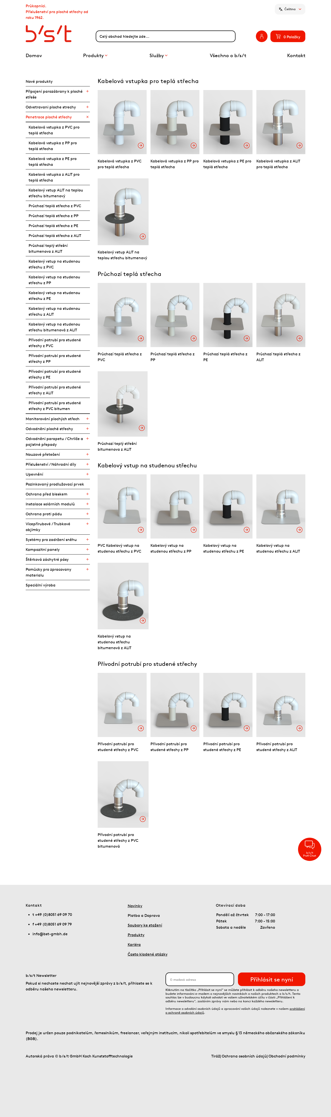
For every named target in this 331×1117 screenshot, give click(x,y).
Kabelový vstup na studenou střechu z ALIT (54, 311)
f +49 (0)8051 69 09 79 (52, 924)
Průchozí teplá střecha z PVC (55, 205)
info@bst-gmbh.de (50, 933)
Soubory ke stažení (145, 925)
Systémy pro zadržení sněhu (51, 539)
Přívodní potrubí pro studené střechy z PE (55, 374)
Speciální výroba (40, 585)
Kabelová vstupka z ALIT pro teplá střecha (54, 177)
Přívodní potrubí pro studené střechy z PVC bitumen (55, 405)
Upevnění (34, 474)
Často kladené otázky (147, 954)
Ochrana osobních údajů (244, 1056)
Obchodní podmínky (286, 1056)
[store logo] (61, 33)
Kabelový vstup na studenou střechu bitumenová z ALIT (54, 327)
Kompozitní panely (43, 549)
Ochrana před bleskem (46, 494)
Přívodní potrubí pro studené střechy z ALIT (55, 390)
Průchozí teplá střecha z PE (53, 225)
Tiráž (215, 1056)
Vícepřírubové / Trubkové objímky (48, 526)
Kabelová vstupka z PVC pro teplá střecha (54, 130)
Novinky (135, 905)
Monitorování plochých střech (52, 418)
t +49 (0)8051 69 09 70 (52, 914)
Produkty (136, 934)
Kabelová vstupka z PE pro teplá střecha (53, 161)
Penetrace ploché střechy (49, 116)
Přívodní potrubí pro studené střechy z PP (55, 358)
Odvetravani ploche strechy (51, 107)
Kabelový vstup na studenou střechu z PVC (54, 264)
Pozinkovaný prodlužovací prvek (55, 484)
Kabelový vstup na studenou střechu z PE (54, 295)
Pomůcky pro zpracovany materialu (48, 572)
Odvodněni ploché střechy (49, 428)
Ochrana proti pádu (44, 513)
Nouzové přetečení (43, 454)
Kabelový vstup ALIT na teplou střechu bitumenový (56, 193)
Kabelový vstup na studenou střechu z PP (54, 279)
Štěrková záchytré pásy (47, 559)
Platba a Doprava (144, 915)
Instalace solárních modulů (50, 504)
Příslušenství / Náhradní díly (51, 464)
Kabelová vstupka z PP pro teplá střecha (53, 145)
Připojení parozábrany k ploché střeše (54, 94)
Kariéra (134, 944)
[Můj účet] (262, 36)
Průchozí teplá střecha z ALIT (55, 235)
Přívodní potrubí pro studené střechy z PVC (55, 342)
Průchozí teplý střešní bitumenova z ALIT (48, 248)
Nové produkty (39, 81)
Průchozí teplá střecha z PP (54, 215)
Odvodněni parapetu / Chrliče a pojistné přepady (54, 441)
